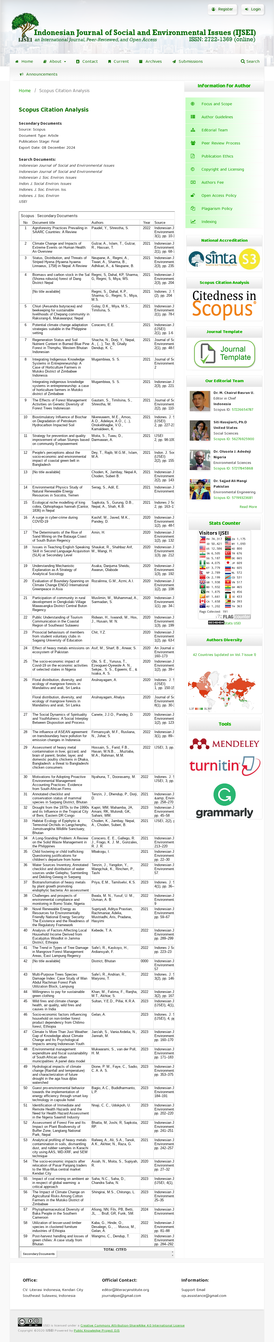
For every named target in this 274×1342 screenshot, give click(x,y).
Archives (153, 62)
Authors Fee (212, 183)
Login (255, 9)
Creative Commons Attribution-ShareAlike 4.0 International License (133, 1326)
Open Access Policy (219, 196)
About (55, 62)
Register (225, 9)
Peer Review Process (220, 143)
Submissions (190, 62)
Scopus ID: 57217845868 (233, 468)
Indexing (208, 222)
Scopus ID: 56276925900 (234, 439)
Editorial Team (214, 130)
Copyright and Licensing (222, 170)
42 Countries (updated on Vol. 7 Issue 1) (224, 655)
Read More (248, 507)
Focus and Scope (216, 104)
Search (252, 62)
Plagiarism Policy (217, 209)
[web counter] (216, 623)
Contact (89, 62)
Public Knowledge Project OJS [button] (97, 1331)
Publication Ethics (217, 157)
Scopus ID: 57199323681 (233, 498)
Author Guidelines (217, 117)
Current (120, 62)
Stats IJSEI (232, 623)
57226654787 (242, 410)
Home (26, 62)
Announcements (41, 75)
